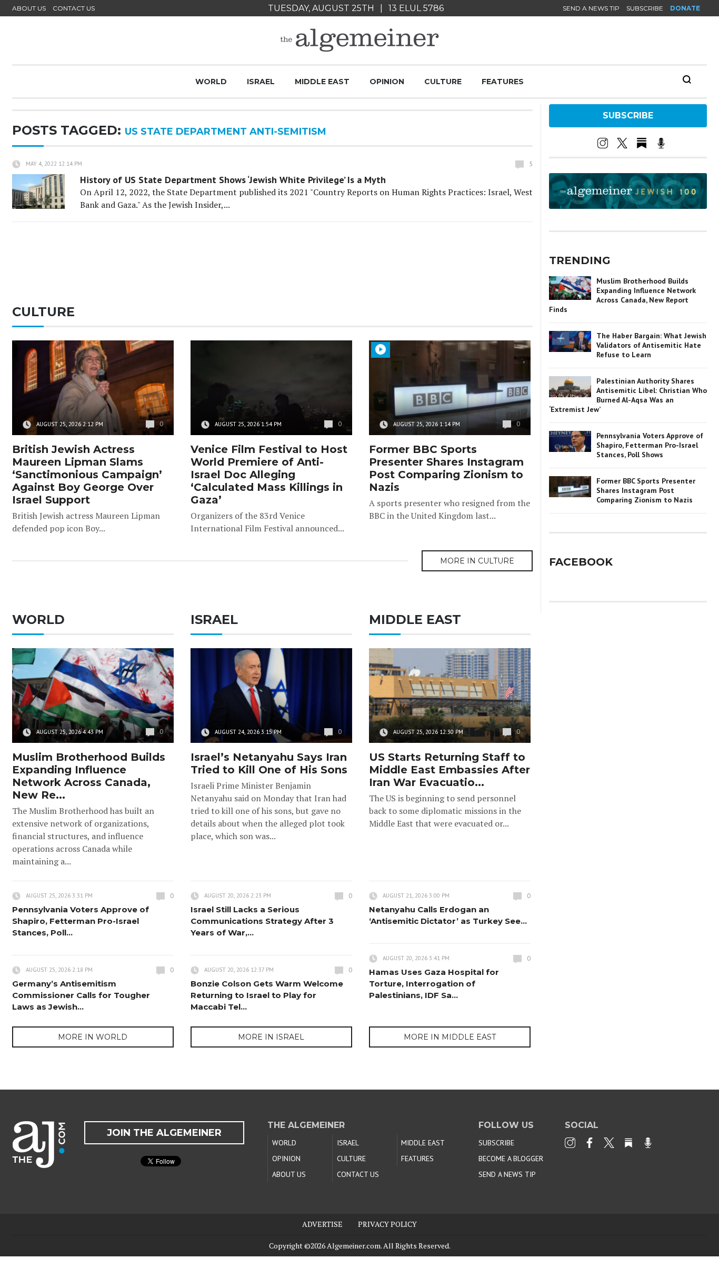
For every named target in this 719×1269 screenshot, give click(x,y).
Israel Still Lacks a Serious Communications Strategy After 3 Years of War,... (262, 921)
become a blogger (510, 1158)
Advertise (322, 1224)
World (211, 81)
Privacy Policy (387, 1224)
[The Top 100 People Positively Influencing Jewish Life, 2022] (628, 205)
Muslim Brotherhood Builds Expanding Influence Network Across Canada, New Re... (88, 776)
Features (503, 81)
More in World (92, 1037)
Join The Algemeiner (164, 1133)
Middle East (322, 81)
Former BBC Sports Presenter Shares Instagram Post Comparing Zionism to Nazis (446, 468)
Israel (261, 81)
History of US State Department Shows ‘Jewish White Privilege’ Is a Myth (233, 180)
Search (687, 79)
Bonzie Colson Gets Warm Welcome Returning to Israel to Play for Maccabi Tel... (267, 995)
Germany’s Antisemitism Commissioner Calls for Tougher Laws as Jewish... (81, 995)
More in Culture (477, 561)
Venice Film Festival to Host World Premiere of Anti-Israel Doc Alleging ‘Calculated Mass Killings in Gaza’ (269, 474)
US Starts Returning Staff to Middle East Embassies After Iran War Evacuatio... (449, 770)
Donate (685, 8)
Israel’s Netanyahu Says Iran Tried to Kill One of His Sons (269, 763)
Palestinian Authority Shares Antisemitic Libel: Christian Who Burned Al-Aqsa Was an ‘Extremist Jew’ (628, 395)
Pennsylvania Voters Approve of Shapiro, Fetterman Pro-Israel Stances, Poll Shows (649, 445)
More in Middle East (450, 1037)
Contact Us (74, 8)
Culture (443, 81)
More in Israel (271, 1037)
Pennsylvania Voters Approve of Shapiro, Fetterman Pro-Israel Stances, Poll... (80, 921)
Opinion (387, 81)
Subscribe (644, 8)
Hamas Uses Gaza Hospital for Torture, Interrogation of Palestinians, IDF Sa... (434, 983)
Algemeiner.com (354, 1246)
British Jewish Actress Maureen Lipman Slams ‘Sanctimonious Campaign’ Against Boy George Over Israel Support (87, 474)
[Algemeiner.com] (359, 40)
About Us (29, 8)
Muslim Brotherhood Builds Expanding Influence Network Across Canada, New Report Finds (622, 295)
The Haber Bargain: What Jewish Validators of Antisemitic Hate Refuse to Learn (651, 345)
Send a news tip (591, 8)
